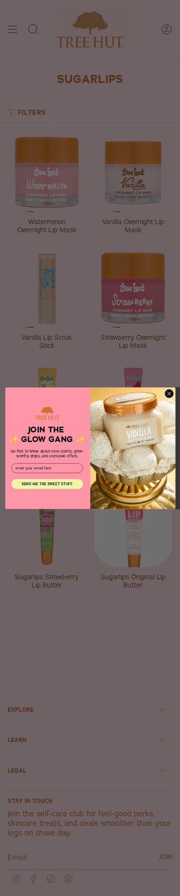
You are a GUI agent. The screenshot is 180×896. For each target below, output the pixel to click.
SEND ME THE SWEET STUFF (47, 483)
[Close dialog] (169, 393)
